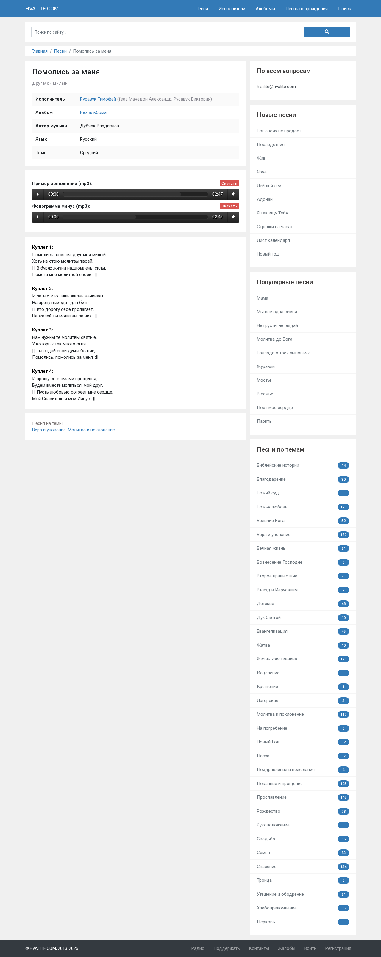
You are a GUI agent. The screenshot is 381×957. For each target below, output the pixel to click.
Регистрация (338, 948)
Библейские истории (301, 465)
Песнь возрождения (306, 8)
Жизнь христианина (302, 659)
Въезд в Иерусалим (301, 590)
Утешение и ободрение (301, 894)
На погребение (301, 728)
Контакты (259, 948)
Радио (197, 948)
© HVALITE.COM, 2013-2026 (51, 948)
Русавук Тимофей (98, 99)
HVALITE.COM (42, 8)
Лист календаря (273, 240)
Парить (264, 421)
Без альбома (93, 112)
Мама (262, 298)
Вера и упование (49, 430)
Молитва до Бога (274, 339)
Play (38, 194)
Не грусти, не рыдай (277, 325)
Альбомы (265, 8)
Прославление (302, 797)
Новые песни (276, 114)
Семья (301, 852)
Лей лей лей (269, 185)
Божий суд (301, 493)
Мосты (264, 380)
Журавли (266, 366)
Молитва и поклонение (91, 430)
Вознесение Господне (301, 562)
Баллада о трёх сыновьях (283, 352)
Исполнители (231, 8)
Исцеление (301, 673)
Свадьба (301, 839)
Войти (310, 948)
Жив (261, 158)
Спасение (302, 866)
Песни (201, 8)
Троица (301, 880)
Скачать (229, 183)
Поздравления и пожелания (301, 769)
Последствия (271, 144)
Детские (301, 603)
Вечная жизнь (301, 548)
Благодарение (301, 479)
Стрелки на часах (275, 226)
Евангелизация (301, 631)
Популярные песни (285, 282)
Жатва (301, 645)
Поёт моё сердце (275, 407)
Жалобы (286, 948)
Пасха (301, 756)
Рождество (301, 811)
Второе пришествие (301, 576)
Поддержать (226, 948)
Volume (232, 194)
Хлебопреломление (301, 908)
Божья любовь (302, 507)
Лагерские (301, 700)
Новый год (268, 254)
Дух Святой (301, 617)
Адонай (265, 199)
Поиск (344, 8)
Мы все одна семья (277, 311)
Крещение (301, 686)
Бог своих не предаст (279, 131)
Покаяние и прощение (302, 783)
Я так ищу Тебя (272, 213)
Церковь (301, 922)
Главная (39, 51)
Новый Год (301, 742)
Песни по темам (280, 449)
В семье (265, 394)
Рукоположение (301, 825)
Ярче (262, 172)
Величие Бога (301, 520)
